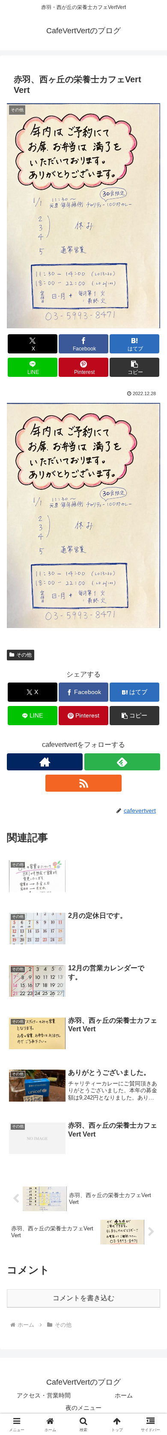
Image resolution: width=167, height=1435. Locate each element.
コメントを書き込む (83, 1298)
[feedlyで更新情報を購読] (122, 761)
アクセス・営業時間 (44, 1395)
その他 (24, 655)
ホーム (124, 1395)
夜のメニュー (83, 1407)
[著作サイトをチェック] (45, 761)
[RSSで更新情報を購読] (83, 783)
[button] (134, 367)
